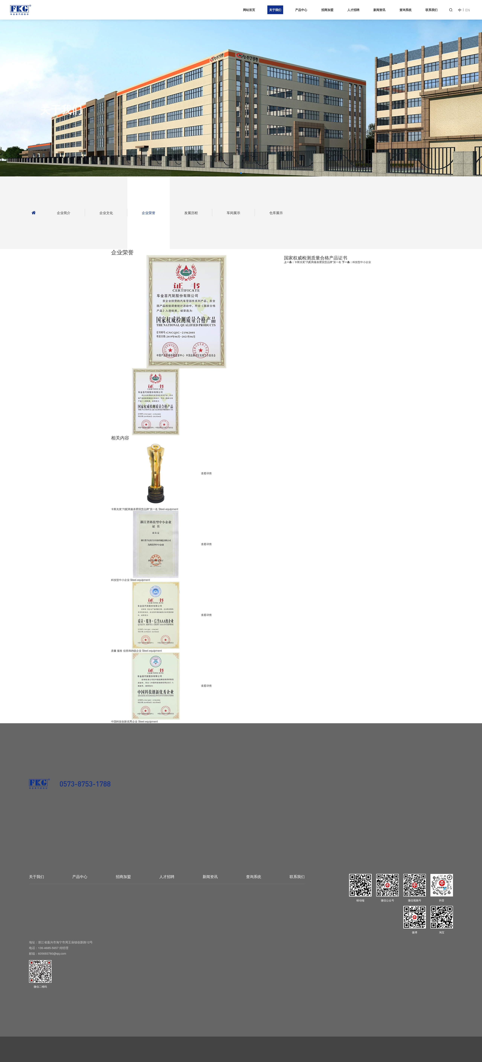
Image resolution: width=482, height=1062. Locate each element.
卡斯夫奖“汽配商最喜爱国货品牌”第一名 (312, 262)
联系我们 (432, 10)
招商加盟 (327, 10)
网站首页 (249, 10)
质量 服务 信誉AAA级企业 (126, 650)
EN (467, 9)
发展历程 (191, 212)
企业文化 (106, 212)
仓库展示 (276, 212)
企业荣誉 (148, 212)
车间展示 (233, 212)
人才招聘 (353, 10)
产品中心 (301, 10)
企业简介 (63, 212)
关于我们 (275, 10)
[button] (238, 173)
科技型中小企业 (356, 262)
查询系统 (406, 10)
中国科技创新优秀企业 (124, 721)
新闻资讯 (379, 10)
